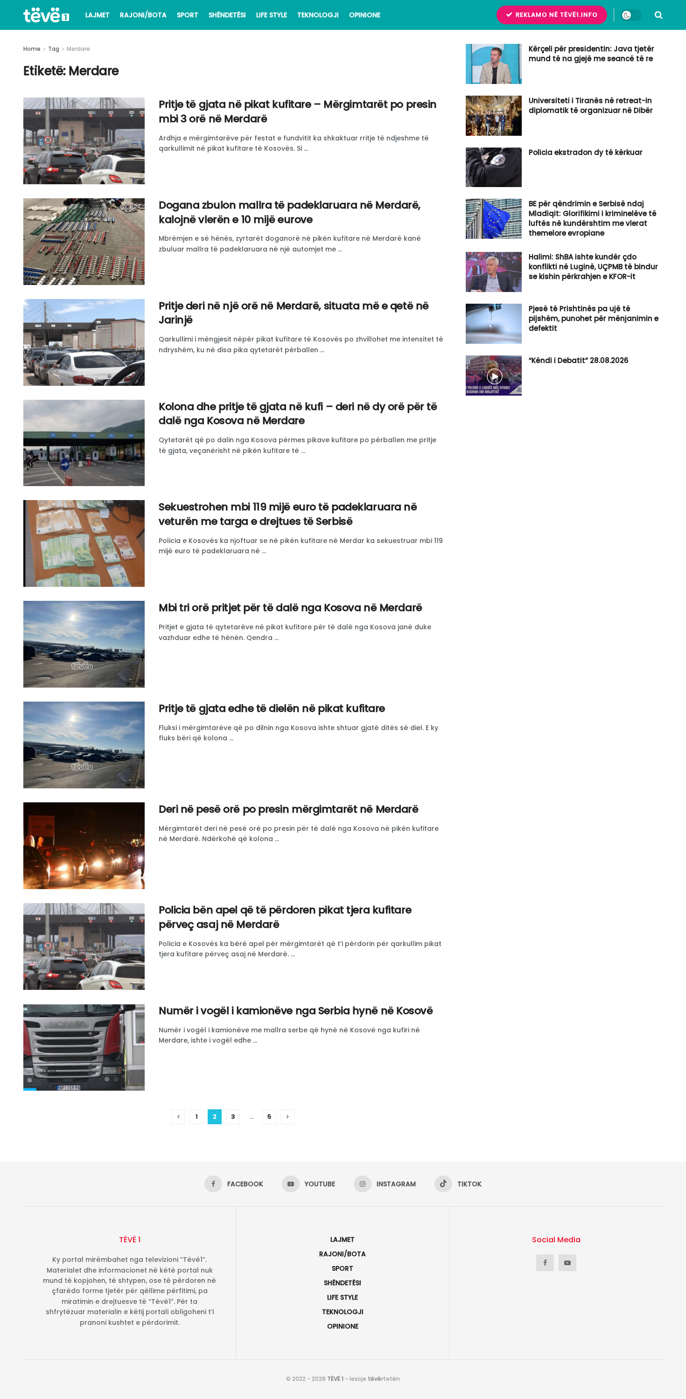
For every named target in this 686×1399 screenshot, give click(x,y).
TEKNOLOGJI (318, 15)
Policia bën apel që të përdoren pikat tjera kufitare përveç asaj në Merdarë (285, 917)
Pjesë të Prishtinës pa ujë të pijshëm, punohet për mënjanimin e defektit (593, 318)
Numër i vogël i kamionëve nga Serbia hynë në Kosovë (296, 1010)
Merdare (78, 49)
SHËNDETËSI (227, 15)
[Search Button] (659, 15)
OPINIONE (364, 15)
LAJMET (97, 15)
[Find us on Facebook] (545, 1262)
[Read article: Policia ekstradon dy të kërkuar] (494, 167)
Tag (53, 49)
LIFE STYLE (271, 15)
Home (32, 49)
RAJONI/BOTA (143, 15)
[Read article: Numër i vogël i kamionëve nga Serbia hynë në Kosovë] (84, 1047)
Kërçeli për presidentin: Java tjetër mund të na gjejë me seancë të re (591, 53)
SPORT (187, 15)
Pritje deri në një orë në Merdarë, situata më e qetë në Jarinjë (294, 313)
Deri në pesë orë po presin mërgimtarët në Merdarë (288, 809)
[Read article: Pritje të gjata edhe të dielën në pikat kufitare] (84, 745)
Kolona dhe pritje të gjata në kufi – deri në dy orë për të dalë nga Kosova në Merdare (298, 413)
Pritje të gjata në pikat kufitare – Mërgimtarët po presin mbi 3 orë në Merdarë (298, 111)
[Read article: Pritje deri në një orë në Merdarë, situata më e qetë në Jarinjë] (84, 342)
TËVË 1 (335, 1379)
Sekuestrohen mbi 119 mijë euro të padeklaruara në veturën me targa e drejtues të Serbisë (288, 514)
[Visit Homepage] (46, 15)
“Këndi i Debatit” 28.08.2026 (579, 360)
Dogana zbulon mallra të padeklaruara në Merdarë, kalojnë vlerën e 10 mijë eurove (289, 212)
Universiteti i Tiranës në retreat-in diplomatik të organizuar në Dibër (591, 105)
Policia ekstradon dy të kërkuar (586, 152)
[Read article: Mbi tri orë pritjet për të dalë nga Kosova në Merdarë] (84, 644)
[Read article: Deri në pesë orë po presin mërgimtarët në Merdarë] (84, 845)
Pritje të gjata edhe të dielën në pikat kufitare (272, 708)
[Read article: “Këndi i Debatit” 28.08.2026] (494, 375)
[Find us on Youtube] (567, 1262)
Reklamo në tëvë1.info (556, 14)
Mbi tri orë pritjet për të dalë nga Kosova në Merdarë (290, 607)
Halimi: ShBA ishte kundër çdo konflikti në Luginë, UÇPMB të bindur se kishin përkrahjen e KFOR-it (593, 266)
